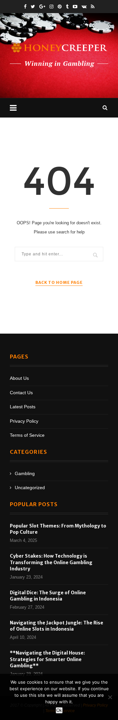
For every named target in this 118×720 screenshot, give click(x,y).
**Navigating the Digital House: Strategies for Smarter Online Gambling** (47, 659)
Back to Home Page (59, 282)
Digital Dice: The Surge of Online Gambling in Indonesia (48, 596)
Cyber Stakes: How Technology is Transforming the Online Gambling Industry (51, 562)
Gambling (25, 473)
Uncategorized (30, 487)
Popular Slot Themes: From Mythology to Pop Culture (58, 529)
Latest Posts (22, 406)
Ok (59, 710)
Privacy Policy (24, 421)
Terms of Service (27, 435)
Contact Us (21, 392)
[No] (110, 697)
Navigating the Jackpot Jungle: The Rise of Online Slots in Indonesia (56, 626)
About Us (19, 378)
